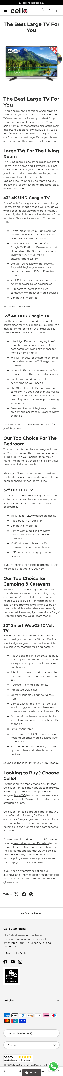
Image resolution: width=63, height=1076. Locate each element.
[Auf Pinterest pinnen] (31, 894)
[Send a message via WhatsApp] (53, 1066)
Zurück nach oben (31, 913)
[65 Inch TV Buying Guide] (5, 1071)
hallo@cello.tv (36, 2)
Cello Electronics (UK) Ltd (21, 1065)
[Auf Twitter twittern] (16, 894)
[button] (57, 10)
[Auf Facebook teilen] (24, 894)
